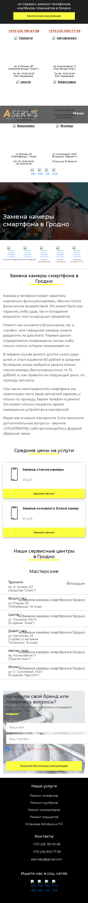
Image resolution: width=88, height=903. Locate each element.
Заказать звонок (44, 493)
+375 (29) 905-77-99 (47, 852)
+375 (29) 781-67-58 (46, 844)
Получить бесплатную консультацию (44, 765)
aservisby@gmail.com (46, 859)
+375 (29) (23, 31)
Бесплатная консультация (44, 15)
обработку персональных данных (44, 749)
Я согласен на (36, 749)
